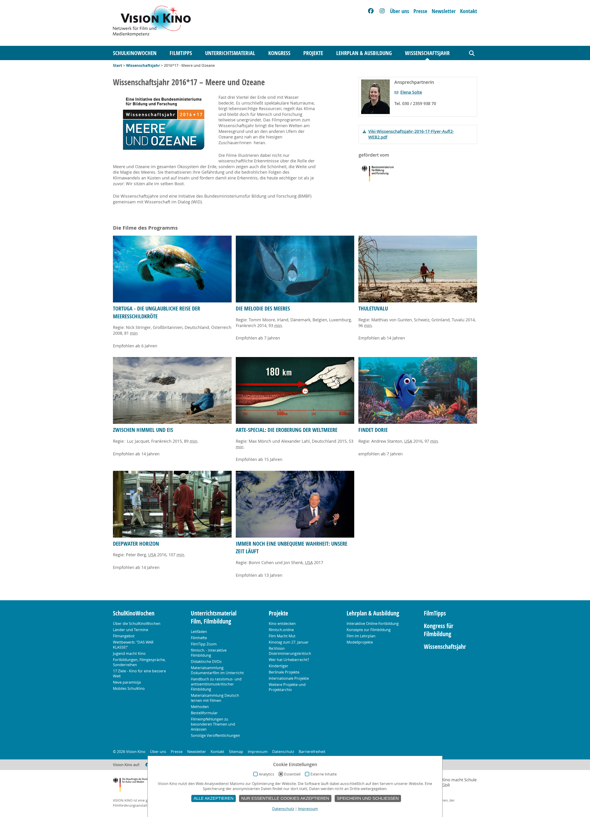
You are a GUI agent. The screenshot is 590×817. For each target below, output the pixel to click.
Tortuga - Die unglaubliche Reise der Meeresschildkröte (156, 312)
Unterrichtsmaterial (230, 53)
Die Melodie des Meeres (263, 308)
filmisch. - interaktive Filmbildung (209, 653)
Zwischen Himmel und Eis (143, 429)
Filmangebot (124, 635)
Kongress (279, 53)
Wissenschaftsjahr (427, 53)
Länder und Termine (130, 629)
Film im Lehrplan (361, 635)
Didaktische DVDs (206, 661)
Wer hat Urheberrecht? (289, 659)
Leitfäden (199, 631)
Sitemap (236, 751)
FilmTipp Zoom (204, 644)
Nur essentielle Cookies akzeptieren (285, 798)
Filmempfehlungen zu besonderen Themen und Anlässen (213, 724)
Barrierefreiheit (312, 751)
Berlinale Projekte (284, 672)
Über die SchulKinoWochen (136, 623)
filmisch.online (281, 629)
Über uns (399, 11)
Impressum (258, 751)
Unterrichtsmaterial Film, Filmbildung (213, 617)
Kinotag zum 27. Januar (289, 642)
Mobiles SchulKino (129, 688)
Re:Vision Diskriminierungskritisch (290, 651)
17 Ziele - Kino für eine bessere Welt (139, 673)
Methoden (200, 706)
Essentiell (292, 774)
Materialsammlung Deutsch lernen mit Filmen (215, 698)
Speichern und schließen (368, 798)
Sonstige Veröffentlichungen (215, 735)
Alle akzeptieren (213, 798)
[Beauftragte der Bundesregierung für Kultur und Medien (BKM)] (136, 785)
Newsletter (444, 11)
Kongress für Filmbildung (438, 630)
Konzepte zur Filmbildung (369, 629)
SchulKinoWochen (134, 53)
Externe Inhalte (323, 774)
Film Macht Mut (282, 635)
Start (117, 65)
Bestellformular (204, 712)
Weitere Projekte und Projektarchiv (287, 687)
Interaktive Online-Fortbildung (373, 623)
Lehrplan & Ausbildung (364, 53)
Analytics (266, 774)
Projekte (313, 53)
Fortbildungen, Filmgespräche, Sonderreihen (139, 662)
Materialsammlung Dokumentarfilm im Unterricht (217, 670)
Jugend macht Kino (129, 653)
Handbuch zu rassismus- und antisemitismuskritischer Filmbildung (216, 684)
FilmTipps (181, 53)
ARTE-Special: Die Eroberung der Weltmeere (286, 429)
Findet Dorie (373, 429)
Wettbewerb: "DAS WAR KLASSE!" (133, 645)
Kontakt (468, 11)
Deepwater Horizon (136, 543)
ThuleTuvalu (373, 308)
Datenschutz (283, 751)
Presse (420, 11)
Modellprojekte (360, 642)
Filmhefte (199, 637)
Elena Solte (411, 92)
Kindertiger (278, 665)
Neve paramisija (127, 682)
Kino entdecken (282, 623)
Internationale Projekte (289, 678)
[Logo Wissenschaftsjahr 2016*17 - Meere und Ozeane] (163, 123)
